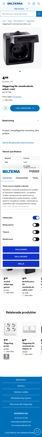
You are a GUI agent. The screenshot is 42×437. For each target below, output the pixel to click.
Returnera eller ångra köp (21, 404)
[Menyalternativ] (3, 4)
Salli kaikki (21, 249)
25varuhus (17, 96)
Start (4, 21)
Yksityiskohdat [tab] (22, 178)
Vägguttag (30, 21)
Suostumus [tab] (7, 178)
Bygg (10, 21)
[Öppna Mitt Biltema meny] (29, 3)
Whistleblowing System (21, 398)
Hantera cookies (21, 392)
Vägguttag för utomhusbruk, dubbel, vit (28, 346)
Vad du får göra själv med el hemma (18, 142)
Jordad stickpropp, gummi (9, 284)
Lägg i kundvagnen (23, 108)
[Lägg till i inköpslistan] (5, 108)
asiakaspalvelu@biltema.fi (21, 421)
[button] (21, 8)
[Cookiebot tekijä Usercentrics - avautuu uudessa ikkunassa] (29, 171)
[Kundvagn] (38, 3)
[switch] (36, 225)
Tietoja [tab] (35, 178)
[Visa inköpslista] (34, 3)
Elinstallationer (19, 21)
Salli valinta (21, 257)
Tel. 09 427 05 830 (21, 418)
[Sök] (39, 14)
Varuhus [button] (21, 385)
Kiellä (21, 264)
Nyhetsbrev (21, 379)
